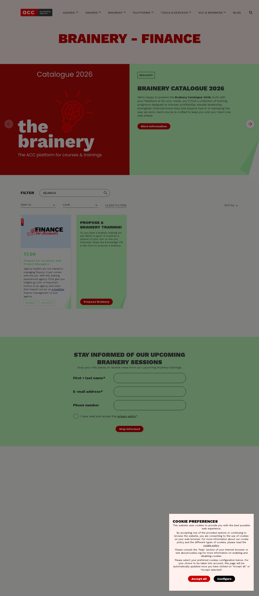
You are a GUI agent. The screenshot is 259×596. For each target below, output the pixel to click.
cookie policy (211, 545)
